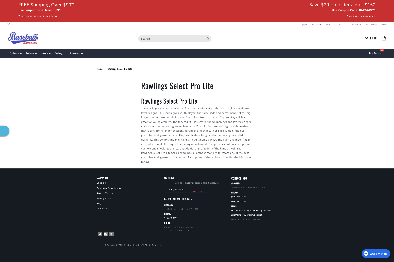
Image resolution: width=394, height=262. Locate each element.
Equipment (14, 53)
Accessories (75, 53)
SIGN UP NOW (196, 191)
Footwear (30, 53)
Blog (384, 25)
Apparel (44, 53)
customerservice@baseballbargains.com (251, 210)
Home (100, 69)
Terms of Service (105, 193)
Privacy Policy (104, 198)
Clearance (372, 25)
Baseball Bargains (132, 245)
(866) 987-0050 (238, 201)
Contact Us (102, 208)
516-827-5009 (170, 218)
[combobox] (174, 38)
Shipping (101, 182)
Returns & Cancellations (109, 188)
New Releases (375, 53)
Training (58, 53)
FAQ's (100, 203)
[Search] (208, 38)
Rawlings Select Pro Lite (120, 69)
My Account (355, 25)
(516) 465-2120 (238, 196)
